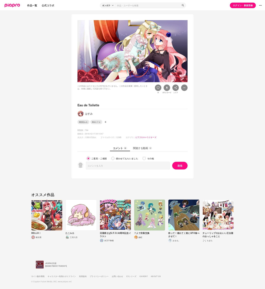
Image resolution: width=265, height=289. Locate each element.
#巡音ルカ (83, 122)
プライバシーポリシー (99, 276)
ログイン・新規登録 (243, 5)
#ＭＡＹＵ (96, 122)
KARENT (144, 276)
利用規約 (83, 276)
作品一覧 (32, 5)
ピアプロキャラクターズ (145, 137)
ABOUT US (156, 276)
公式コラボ (48, 5)
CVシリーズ (131, 276)
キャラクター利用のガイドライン (62, 276)
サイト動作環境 (37, 276)
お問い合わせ (117, 276)
